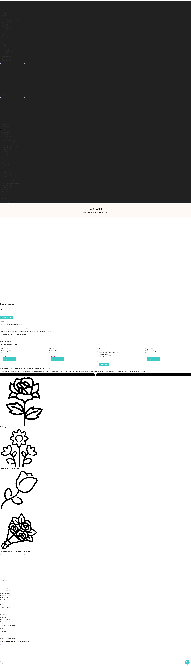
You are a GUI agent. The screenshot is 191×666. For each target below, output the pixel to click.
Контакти (3, 13)
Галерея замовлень (6, 4)
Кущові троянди (7, 136)
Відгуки (3, 9)
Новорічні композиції (8, 142)
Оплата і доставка (6, 7)
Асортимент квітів (8, 144)
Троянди (5, 134)
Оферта (3, 623)
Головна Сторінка (87, 212)
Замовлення (6, 17)
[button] (95, 31)
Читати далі (103, 364)
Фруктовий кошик (7, 147)
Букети (5, 138)
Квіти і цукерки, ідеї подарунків (11, 146)
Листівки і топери (7, 149)
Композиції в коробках (9, 140)
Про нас (3, 11)
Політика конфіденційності (8, 625)
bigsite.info (28, 641)
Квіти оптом (4, 5)
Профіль (3, 15)
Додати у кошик (6, 317)
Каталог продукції (6, 2)
